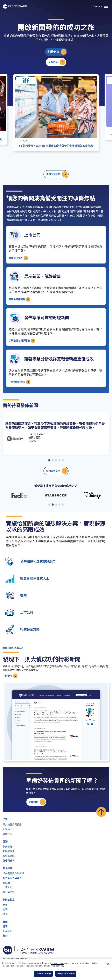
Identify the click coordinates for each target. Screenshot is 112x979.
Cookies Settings (43, 973)
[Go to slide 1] (49, 460)
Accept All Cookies (66, 973)
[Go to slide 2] (53, 460)
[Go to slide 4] (59, 460)
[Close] (108, 963)
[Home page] (15, 6)
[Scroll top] (101, 812)
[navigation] (106, 6)
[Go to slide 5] (63, 460)
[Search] (89, 6)
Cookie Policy (57, 966)
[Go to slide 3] (56, 460)
